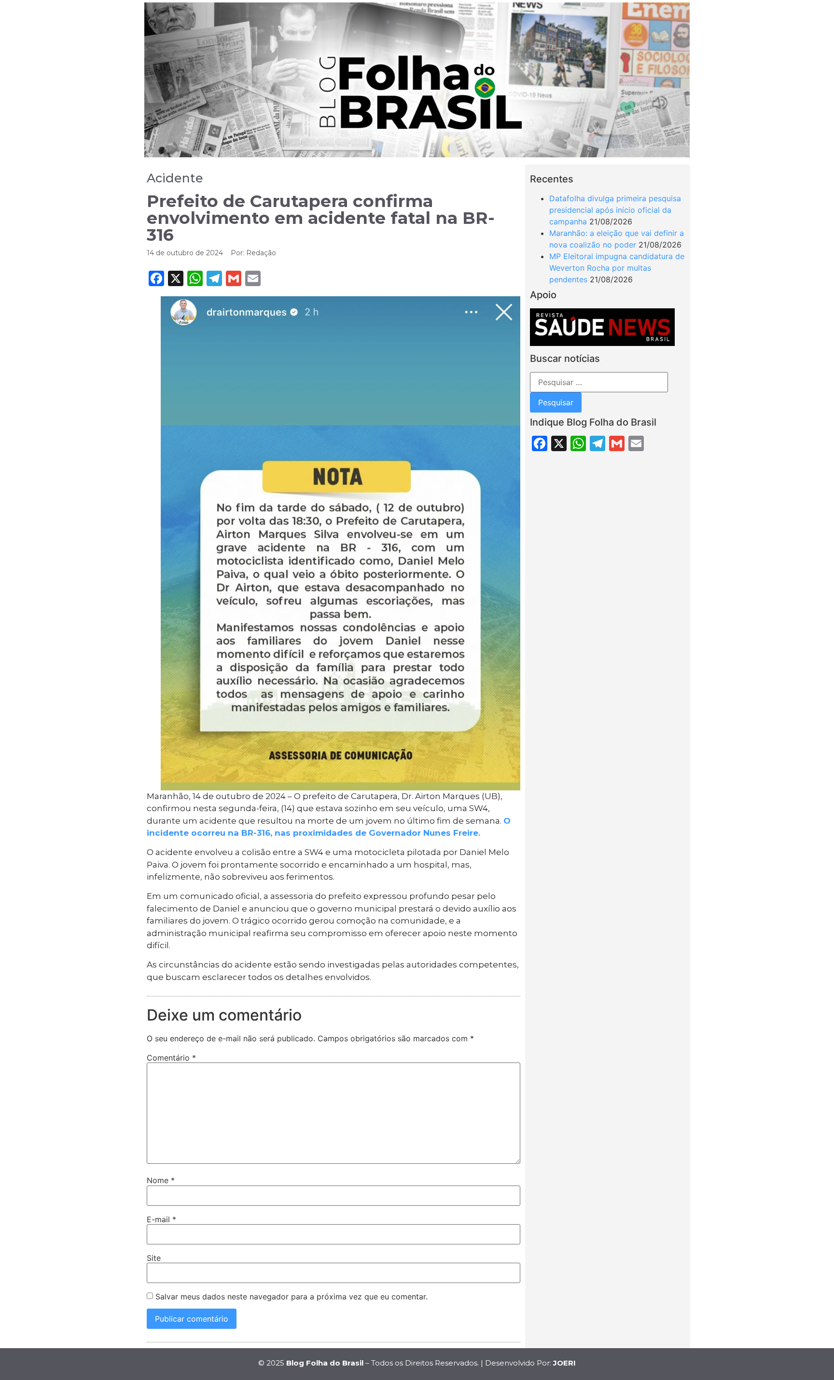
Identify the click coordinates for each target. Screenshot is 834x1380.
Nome (161, 1180)
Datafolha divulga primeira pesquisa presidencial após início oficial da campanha (615, 209)
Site (154, 1258)
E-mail (161, 1219)
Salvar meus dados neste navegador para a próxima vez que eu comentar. (291, 1296)
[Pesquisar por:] (599, 382)
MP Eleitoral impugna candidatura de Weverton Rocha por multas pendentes (616, 267)
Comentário (171, 1058)
